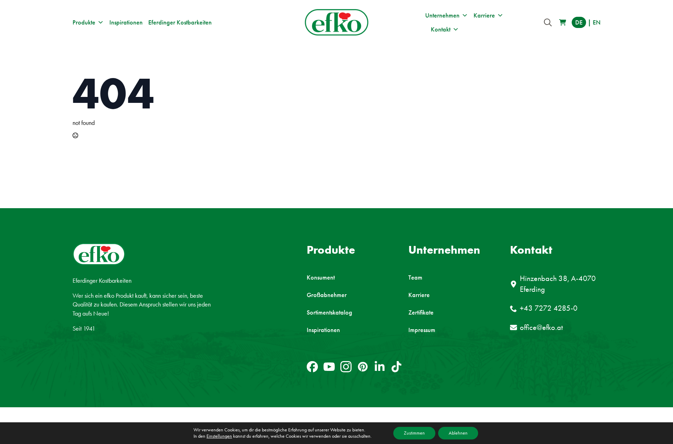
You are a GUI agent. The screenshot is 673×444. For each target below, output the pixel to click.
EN (596, 22)
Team (415, 277)
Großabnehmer (327, 295)
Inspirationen (126, 22)
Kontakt (440, 29)
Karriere (484, 15)
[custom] (312, 366)
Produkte (84, 22)
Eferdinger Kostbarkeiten (180, 22)
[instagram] (346, 366)
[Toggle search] (548, 22)
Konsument (321, 277)
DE (579, 22)
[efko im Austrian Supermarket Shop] (562, 22)
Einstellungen (219, 436)
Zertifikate (421, 312)
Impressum (421, 330)
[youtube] (329, 366)
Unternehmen (442, 15)
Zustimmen (414, 433)
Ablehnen (458, 433)
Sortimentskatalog (329, 312)
